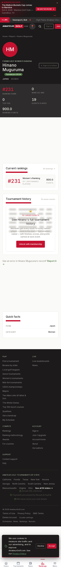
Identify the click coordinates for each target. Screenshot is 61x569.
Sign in (49, 26)
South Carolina (34, 484)
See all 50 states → (44, 488)
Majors (6, 391)
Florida (17, 479)
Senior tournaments (11, 374)
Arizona (45, 479)
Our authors (37, 448)
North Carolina (18, 484)
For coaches (8, 444)
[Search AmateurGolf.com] (40, 26)
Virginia (22, 488)
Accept (52, 546)
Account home (39, 439)
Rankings (7, 431)
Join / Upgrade (39, 435)
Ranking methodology (13, 435)
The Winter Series (11, 403)
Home (5, 36)
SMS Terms (38, 513)
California (7, 479)
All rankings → (49, 169)
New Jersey (49, 484)
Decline (41, 546)
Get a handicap (9, 415)
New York (35, 479)
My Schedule (9, 420)
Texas (25, 479)
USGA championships (12, 387)
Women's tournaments (13, 378)
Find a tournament (11, 361)
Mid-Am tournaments (12, 382)
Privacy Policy (24, 513)
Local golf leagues (11, 370)
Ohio (30, 488)
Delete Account (10, 517)
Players (12, 36)
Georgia (6, 484)
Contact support (10, 459)
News (35, 365)
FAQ (4, 463)
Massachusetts (10, 488)
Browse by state (10, 365)
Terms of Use (9, 513)
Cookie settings (26, 517)
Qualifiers (7, 411)
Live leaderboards (40, 361)
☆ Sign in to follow (49, 65)
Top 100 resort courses (13, 407)
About (35, 444)
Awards (6, 439)
